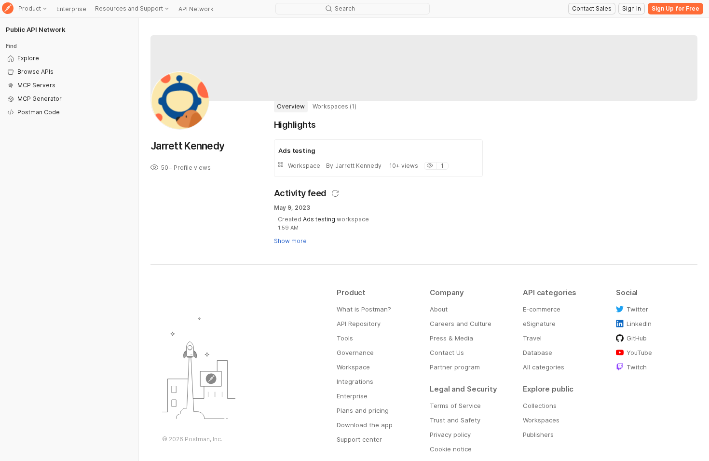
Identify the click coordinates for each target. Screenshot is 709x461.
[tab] (291, 106)
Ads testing (320, 219)
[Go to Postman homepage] (8, 8)
